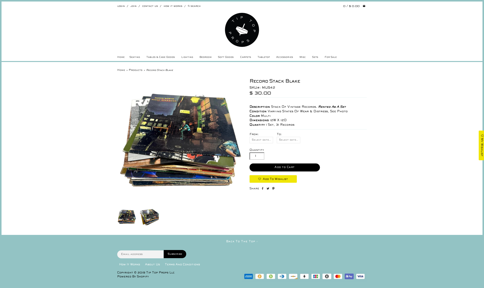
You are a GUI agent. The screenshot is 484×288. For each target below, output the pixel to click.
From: (254, 134)
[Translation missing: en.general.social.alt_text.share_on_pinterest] (273, 189)
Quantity (257, 150)
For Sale (331, 57)
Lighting (187, 57)
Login (121, 6)
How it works (173, 6)
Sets (315, 57)
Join (133, 6)
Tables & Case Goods (160, 57)
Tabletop (264, 57)
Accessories (284, 57)
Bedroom (205, 57)
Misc (302, 57)
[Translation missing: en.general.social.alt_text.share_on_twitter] (268, 189)
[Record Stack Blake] (179, 204)
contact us (150, 6)
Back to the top (241, 241)
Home (121, 57)
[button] (273, 179)
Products (135, 70)
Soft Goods (226, 57)
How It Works (129, 264)
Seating (135, 57)
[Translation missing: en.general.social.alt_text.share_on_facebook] (263, 189)
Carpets (245, 57)
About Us (152, 264)
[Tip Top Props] (242, 16)
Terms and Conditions (182, 264)
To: (279, 134)
